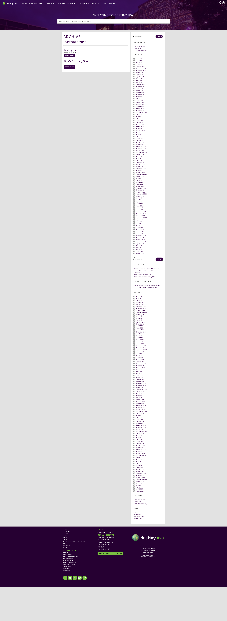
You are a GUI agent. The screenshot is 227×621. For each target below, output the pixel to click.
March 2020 (140, 162)
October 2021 (140, 130)
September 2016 (141, 242)
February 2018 (140, 208)
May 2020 (139, 160)
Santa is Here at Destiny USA (148, 287)
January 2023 (140, 106)
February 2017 (140, 232)
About (65, 553)
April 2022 (139, 120)
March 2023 (140, 102)
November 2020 (141, 148)
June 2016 (139, 248)
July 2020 (139, 156)
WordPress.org (138, 518)
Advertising (68, 559)
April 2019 (139, 182)
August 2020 (140, 154)
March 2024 (140, 91)
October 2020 (140, 150)
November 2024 (141, 87)
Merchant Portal (70, 567)
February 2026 (140, 67)
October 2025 (140, 73)
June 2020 (139, 158)
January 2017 (140, 234)
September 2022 (141, 112)
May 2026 (139, 63)
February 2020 (140, 164)
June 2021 (139, 134)
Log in (135, 512)
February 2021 (140, 142)
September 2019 (141, 174)
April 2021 (139, 138)
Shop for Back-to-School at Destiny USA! (147, 269)
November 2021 (141, 128)
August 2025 (140, 77)
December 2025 (141, 69)
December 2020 (141, 146)
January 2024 (140, 92)
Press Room (67, 555)
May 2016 (139, 250)
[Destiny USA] (148, 537)
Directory (67, 532)
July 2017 (139, 222)
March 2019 (140, 184)
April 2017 (139, 228)
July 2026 (139, 59)
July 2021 (139, 132)
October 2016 (140, 240)
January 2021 (140, 144)
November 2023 (141, 95)
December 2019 (141, 168)
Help (64, 543)
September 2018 (141, 194)
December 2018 (141, 188)
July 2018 (139, 198)
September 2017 (141, 218)
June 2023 (139, 96)
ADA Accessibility (70, 563)
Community (67, 569)
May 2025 (139, 83)
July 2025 (139, 79)
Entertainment (140, 46)
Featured (138, 48)
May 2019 (139, 180)
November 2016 (141, 238)
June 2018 (139, 200)
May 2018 (139, 202)
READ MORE (69, 56)
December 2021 (141, 126)
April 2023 (139, 100)
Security (66, 545)
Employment (68, 561)
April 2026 (139, 65)
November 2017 (141, 214)
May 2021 (139, 136)
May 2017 (139, 226)
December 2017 (141, 212)
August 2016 (140, 244)
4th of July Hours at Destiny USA (144, 277)
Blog (65, 547)
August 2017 (140, 220)
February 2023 (140, 104)
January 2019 (140, 186)
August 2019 (140, 176)
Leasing (66, 533)
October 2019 (140, 172)
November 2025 (141, 71)
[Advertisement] (113, 599)
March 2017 (140, 230)
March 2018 (140, 206)
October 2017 (140, 216)
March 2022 (140, 122)
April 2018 (139, 204)
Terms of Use (152, 556)
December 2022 (141, 108)
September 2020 (141, 152)
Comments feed (138, 516)
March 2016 (140, 254)
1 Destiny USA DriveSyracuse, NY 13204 (148, 549)
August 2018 (140, 196)
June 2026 (139, 61)
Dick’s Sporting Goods (77, 61)
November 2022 (141, 110)
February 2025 (140, 85)
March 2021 (140, 140)
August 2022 (140, 114)
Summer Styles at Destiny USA (143, 271)
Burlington (70, 50)
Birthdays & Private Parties (74, 541)
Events (66, 540)
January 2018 (140, 210)
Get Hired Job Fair (139, 273)
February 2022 (140, 124)
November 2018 (141, 190)
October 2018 (140, 192)
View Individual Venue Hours (110, 553)
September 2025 (141, 75)
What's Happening (141, 50)
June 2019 (139, 178)
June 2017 (139, 224)
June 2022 (139, 116)
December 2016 (141, 236)
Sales (65, 537)
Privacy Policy (69, 565)
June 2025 (139, 81)
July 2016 (139, 246)
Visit (65, 530)
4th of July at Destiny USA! (142, 275)
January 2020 (140, 166)
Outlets (66, 536)
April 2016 (139, 252)
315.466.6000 (148, 552)
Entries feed (137, 514)
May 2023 (139, 98)
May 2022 (139, 118)
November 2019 (141, 170)
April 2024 (139, 89)
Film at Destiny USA (71, 557)
